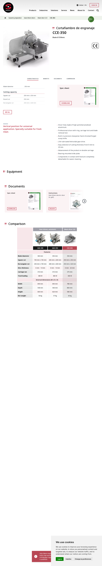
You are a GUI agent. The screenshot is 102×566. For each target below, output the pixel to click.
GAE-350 (55, 248)
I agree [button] (59, 559)
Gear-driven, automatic (47, 229)
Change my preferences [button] (83, 559)
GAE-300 (40, 248)
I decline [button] (68, 559)
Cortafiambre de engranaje (75, 28)
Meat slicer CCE (69, 229)
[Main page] (8, 7)
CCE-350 (70, 248)
